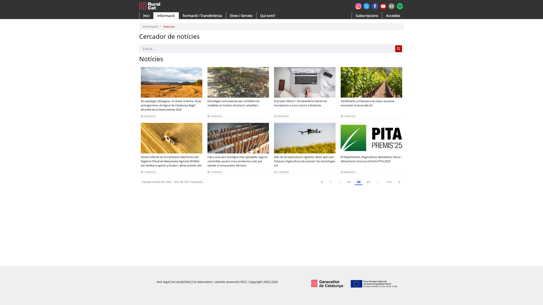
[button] (146, 15)
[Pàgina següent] (399, 182)
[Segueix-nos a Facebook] (375, 6)
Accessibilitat (181, 282)
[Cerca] (398, 48)
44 (358, 182)
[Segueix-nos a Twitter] (366, 6)
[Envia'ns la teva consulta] (391, 6)
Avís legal (163, 282)
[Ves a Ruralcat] (150, 6)
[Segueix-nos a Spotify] (399, 6)
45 (368, 182)
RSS (243, 282)
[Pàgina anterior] (322, 182)
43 (349, 182)
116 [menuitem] (388, 182)
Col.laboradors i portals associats (215, 282)
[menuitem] (202, 15)
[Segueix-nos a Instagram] (358, 6)
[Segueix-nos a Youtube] (383, 6)
